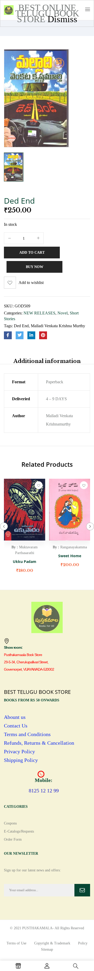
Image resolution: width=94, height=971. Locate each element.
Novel (62, 313)
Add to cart (32, 252)
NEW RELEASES (39, 313)
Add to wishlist (31, 282)
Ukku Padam (24, 561)
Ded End (21, 326)
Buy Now (34, 267)
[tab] (47, 361)
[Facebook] (8, 335)
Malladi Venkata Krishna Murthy (58, 326)
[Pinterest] (43, 335)
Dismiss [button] (62, 19)
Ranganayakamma (73, 547)
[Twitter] (20, 335)
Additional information (47, 361)
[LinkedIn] (31, 335)
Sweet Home (69, 555)
